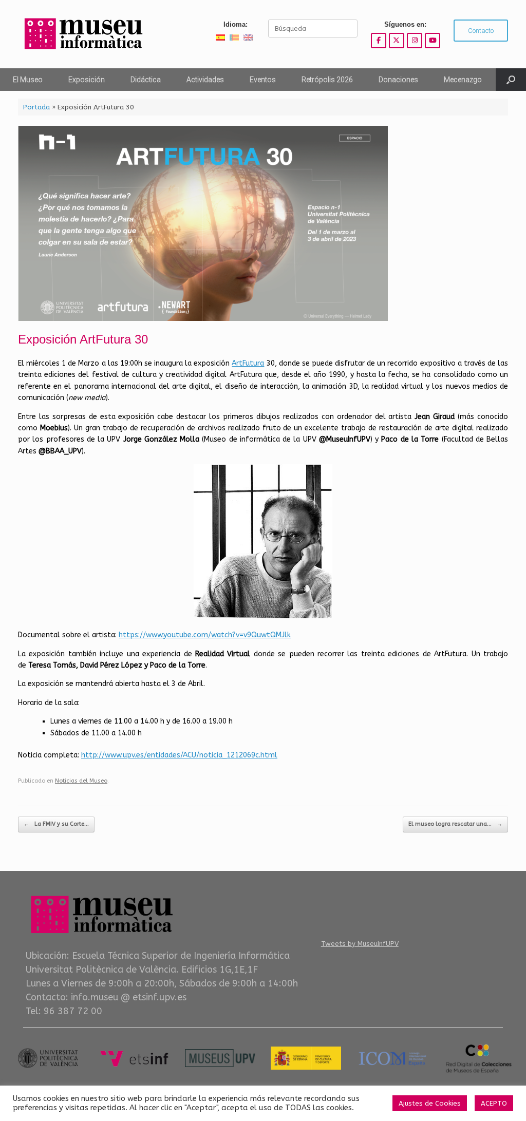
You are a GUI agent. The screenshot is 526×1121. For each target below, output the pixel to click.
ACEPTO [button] (494, 1103)
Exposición (86, 79)
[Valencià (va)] (234, 37)
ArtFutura (248, 363)
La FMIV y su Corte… (56, 824)
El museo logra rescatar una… (455, 824)
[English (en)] (248, 37)
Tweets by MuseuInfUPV (360, 943)
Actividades (205, 79)
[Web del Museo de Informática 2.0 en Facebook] (378, 40)
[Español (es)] (220, 37)
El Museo (28, 79)
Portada (36, 107)
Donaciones (398, 79)
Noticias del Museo (81, 780)
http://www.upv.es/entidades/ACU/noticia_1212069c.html (179, 755)
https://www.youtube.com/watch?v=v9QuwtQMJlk (205, 635)
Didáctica (145, 79)
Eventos (263, 79)
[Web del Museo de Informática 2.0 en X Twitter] (396, 40)
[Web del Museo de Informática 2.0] (82, 34)
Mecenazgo (463, 79)
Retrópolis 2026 (327, 79)
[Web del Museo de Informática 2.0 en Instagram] (414, 40)
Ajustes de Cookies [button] (430, 1103)
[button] (511, 79)
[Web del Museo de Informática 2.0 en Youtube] (432, 40)
